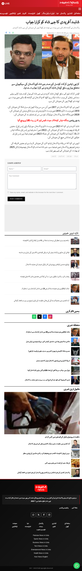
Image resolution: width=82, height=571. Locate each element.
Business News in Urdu (41, 542)
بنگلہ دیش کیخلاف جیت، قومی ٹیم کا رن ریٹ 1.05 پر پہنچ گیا (42, 120)
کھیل (38, 13)
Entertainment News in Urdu (41, 549)
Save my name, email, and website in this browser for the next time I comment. (36, 192)
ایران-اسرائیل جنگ (48, 13)
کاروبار (24, 13)
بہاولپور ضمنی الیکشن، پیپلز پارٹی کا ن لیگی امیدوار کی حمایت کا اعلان (47, 264)
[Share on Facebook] (6, 32)
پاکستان (63, 13)
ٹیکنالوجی (13, 13)
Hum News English (41, 557)
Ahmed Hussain (74, 33)
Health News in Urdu (41, 553)
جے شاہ (76, 156)
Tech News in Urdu (41, 546)
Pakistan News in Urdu (41, 535)
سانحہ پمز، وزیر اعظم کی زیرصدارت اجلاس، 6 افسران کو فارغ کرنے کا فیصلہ (46, 240)
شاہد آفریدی (61, 156)
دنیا (57, 13)
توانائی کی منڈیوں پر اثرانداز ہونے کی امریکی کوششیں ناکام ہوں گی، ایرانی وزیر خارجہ (44, 252)
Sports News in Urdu (41, 539)
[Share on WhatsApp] (13, 32)
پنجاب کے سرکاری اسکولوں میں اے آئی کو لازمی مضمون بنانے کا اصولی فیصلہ (44, 276)
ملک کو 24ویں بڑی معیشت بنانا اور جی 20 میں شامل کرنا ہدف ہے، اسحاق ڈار (45, 288)
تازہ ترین (69, 13)
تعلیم (19, 13)
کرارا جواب (54, 156)
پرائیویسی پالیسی (63, 508)
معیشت (15, 523)
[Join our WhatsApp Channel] (76, 565)
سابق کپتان (69, 156)
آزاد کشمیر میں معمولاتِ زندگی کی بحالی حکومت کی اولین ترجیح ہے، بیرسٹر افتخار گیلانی (41, 300)
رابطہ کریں (74, 508)
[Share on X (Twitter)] (9, 32)
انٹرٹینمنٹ (31, 13)
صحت (41, 526)
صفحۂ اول (77, 13)
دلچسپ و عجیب (41, 530)
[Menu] (80, 10)
